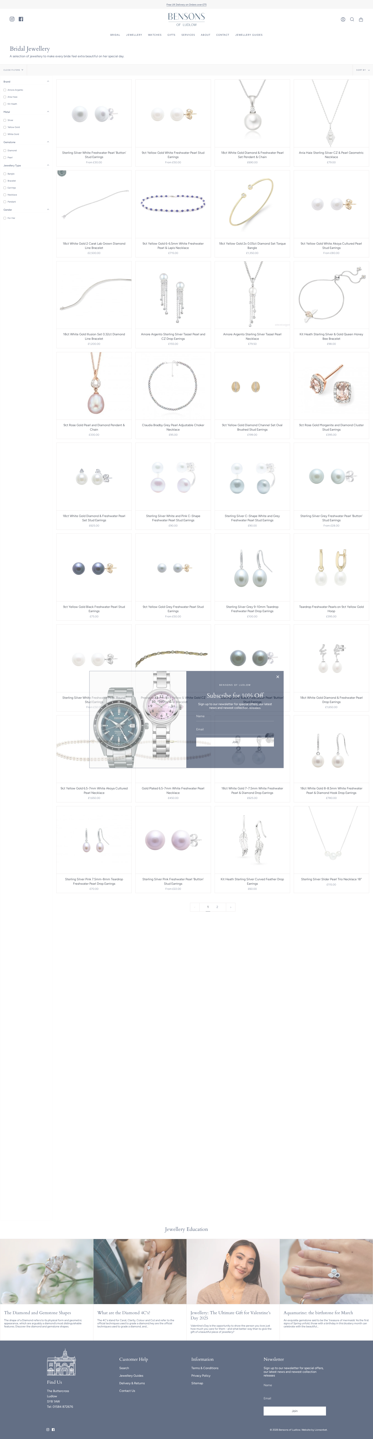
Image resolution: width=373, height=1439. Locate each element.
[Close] (278, 677)
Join (235, 742)
